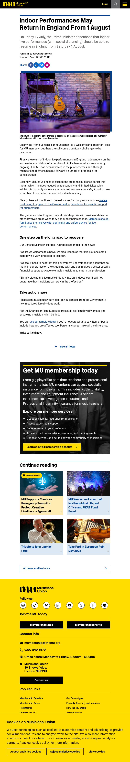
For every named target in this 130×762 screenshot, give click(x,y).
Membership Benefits (31, 698)
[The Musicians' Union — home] (15, 4)
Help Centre (26, 707)
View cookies (97, 751)
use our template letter (43, 321)
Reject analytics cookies (65, 751)
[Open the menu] (125, 4)
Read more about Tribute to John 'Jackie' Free (41, 537)
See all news (67, 346)
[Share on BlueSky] (41, 65)
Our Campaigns (74, 698)
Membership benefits (88, 624)
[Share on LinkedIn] (36, 65)
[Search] (115, 4)
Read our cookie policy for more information (49, 742)
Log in (105, 4)
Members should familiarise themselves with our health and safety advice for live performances (64, 222)
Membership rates (41, 624)
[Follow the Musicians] (23, 605)
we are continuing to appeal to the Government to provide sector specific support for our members (63, 204)
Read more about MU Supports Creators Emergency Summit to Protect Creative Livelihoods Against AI (41, 493)
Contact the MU (28, 712)
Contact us (41, 680)
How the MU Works (76, 707)
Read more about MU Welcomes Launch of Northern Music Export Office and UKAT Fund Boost (88, 493)
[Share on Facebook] (31, 65)
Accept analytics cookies (25, 751)
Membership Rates (30, 703)
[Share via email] (47, 65)
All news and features (36, 568)
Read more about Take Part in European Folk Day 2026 (88, 537)
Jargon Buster (74, 712)
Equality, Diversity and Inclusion (83, 703)
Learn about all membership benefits (49, 447)
